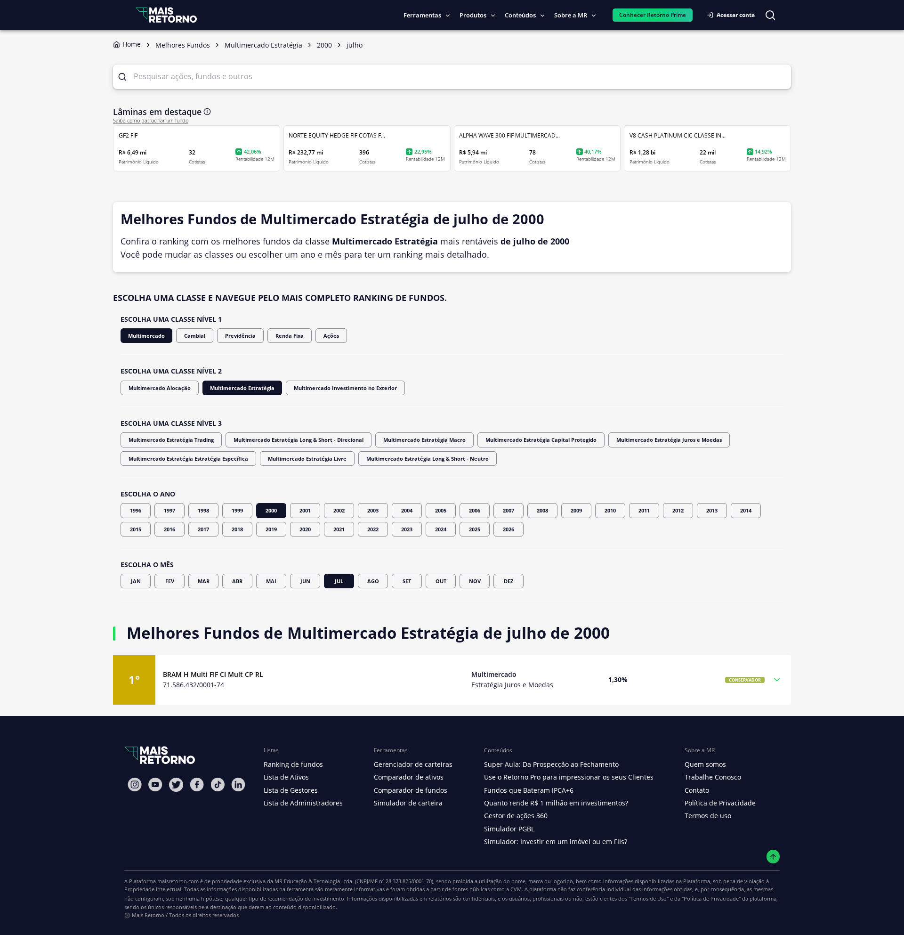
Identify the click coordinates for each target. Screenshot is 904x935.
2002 (339, 510)
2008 (542, 510)
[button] (452, 680)
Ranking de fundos (293, 764)
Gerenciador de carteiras (413, 764)
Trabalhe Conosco (713, 776)
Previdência (240, 335)
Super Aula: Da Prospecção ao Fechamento (551, 764)
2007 (508, 510)
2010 (610, 510)
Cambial (194, 335)
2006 (474, 510)
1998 (203, 510)
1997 (169, 510)
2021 (339, 529)
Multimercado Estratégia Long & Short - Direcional (298, 439)
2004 (406, 510)
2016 (169, 529)
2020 (305, 529)
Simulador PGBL (509, 828)
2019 (271, 529)
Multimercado (146, 335)
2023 (406, 529)
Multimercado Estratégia (242, 387)
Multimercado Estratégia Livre (307, 458)
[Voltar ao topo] (773, 856)
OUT (441, 581)
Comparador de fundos (410, 790)
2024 (440, 529)
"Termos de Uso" (649, 898)
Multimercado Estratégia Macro (424, 439)
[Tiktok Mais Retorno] (217, 784)
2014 (745, 510)
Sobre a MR (570, 15)
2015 (135, 529)
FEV (169, 581)
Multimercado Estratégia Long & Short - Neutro (427, 458)
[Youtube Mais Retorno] (155, 784)
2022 (373, 529)
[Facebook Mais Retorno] (197, 784)
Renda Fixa (289, 335)
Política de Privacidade (720, 802)
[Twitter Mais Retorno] (176, 785)
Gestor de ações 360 (516, 815)
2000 (271, 510)
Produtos (473, 15)
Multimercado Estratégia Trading (171, 439)
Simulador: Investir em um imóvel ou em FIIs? (555, 841)
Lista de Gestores (291, 790)
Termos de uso (708, 815)
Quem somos (705, 764)
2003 (373, 510)
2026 (508, 529)
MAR (204, 581)
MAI (271, 581)
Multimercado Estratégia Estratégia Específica (188, 458)
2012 (678, 510)
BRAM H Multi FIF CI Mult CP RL (213, 674)
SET (407, 581)
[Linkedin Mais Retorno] (238, 784)
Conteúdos (520, 15)
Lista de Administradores (303, 802)
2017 (203, 529)
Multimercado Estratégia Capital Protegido (541, 439)
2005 (440, 510)
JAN (136, 581)
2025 (474, 529)
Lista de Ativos (286, 776)
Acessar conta (736, 15)
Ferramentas (422, 15)
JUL (339, 581)
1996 (135, 510)
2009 (576, 510)
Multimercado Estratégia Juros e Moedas (669, 439)
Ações (331, 335)
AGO (373, 581)
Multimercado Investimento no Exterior (345, 387)
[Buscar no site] (770, 15)
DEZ (508, 581)
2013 (712, 510)
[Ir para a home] (166, 15)
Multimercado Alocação (160, 387)
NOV (475, 581)
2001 (305, 510)
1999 (237, 510)
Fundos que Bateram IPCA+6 (528, 790)
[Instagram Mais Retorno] (135, 784)
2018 (237, 529)
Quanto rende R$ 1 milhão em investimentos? (556, 802)
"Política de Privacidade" (711, 898)
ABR (237, 581)
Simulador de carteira (408, 802)
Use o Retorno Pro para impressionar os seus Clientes (569, 776)
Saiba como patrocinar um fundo (150, 120)
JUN (305, 581)
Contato (697, 790)
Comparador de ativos (409, 776)
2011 (644, 510)
